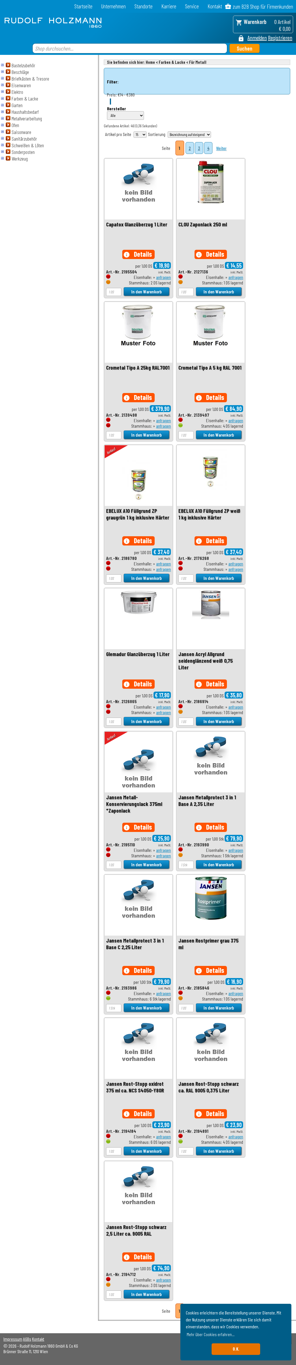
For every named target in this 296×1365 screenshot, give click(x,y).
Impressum (12, 1339)
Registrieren (280, 37)
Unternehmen (113, 6)
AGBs (27, 1339)
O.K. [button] (236, 1349)
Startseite (83, 6)
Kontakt (215, 6)
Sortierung (156, 134)
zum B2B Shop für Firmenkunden (263, 6)
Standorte (143, 6)
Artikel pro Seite (118, 134)
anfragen (163, 277)
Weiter (221, 148)
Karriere (168, 6)
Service (192, 6)
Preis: (112, 94)
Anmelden (257, 37)
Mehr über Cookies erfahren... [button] (210, 1334)
